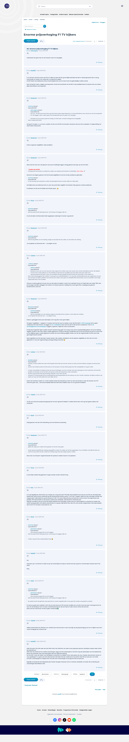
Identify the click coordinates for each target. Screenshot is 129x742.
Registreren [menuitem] (95, 22)
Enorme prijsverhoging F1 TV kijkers (50, 34)
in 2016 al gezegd (86, 323)
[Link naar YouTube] (69, 720)
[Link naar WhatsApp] (74, 720)
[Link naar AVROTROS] (60, 730)
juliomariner (34, 529)
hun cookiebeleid (56, 325)
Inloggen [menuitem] (102, 22)
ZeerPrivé (30, 106)
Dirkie (32, 581)
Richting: (75, 674)
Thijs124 (33, 394)
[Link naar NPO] (68, 730)
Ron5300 (33, 70)
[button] (90, 6)
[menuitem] (98, 689)
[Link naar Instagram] (60, 720)
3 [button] (96, 41)
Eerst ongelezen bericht (79, 41)
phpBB (59, 694)
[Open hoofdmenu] (122, 6)
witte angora (34, 50)
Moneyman (34, 98)
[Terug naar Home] (6, 6)
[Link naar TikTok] (64, 720)
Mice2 (32, 415)
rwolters (33, 255)
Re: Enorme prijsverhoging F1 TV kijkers (42, 49)
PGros (32, 200)
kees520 (33, 553)
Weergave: (36, 674)
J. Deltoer (30, 263)
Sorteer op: (56, 674)
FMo (32, 487)
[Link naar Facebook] (55, 720)
